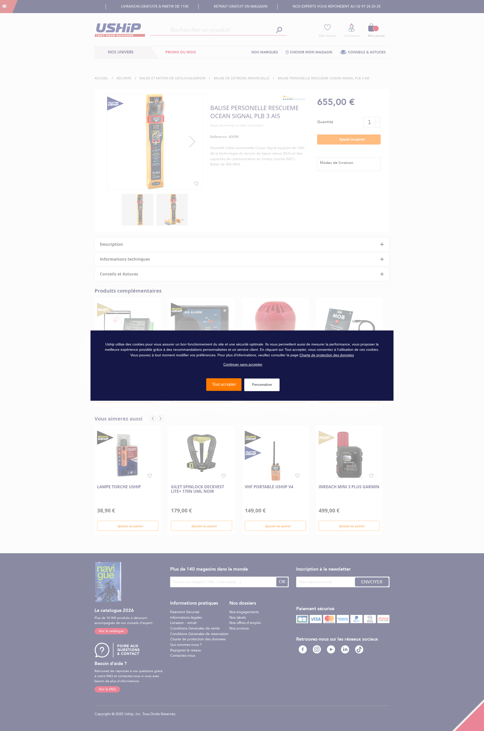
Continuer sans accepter (242, 364)
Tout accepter (224, 384)
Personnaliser (262, 385)
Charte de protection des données (326, 355)
